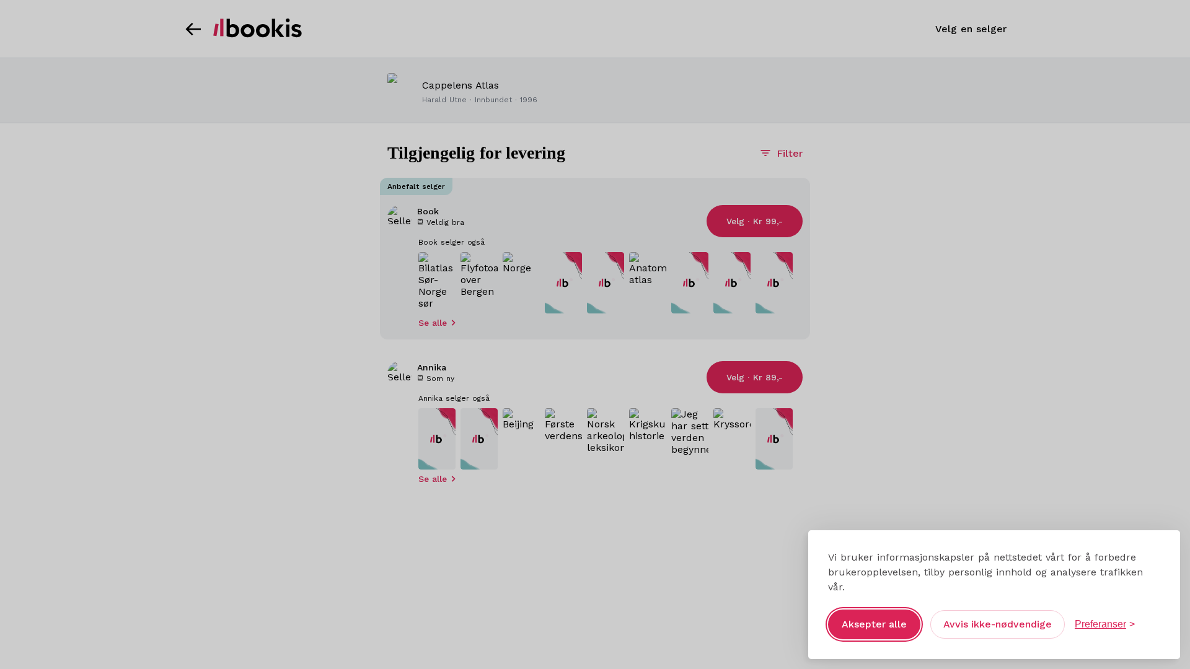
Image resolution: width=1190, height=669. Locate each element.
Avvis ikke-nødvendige (997, 624)
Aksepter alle (874, 624)
